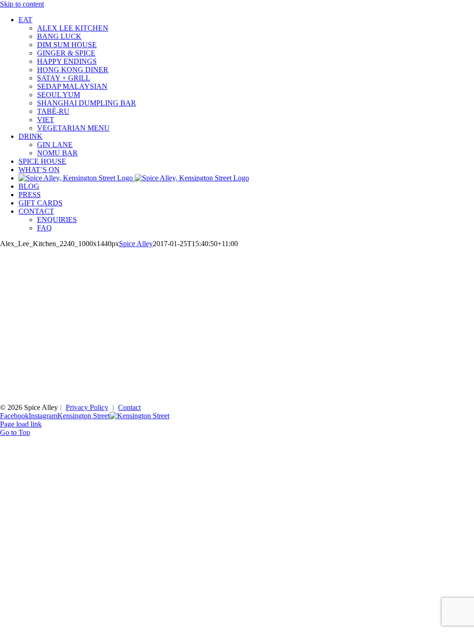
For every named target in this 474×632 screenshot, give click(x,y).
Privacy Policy (87, 407)
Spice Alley (136, 244)
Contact (129, 407)
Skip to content (22, 4)
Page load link (21, 424)
